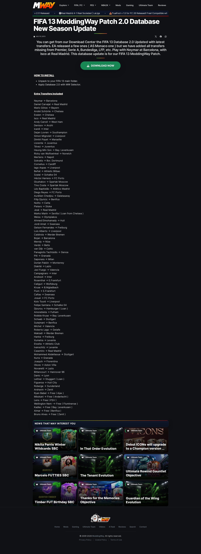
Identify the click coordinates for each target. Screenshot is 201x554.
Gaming (130, 5)
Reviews (162, 5)
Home (57, 527)
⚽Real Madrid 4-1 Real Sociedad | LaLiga (52, 13)
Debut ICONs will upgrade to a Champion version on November (146, 448)
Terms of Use (116, 540)
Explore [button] (63, 5)
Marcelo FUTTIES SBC (52, 475)
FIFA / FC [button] (78, 5)
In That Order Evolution (98, 449)
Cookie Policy (101, 540)
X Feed (112, 527)
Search (133, 527)
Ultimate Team (146, 5)
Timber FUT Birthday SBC (54, 502)
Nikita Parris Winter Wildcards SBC (50, 446)
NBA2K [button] (105, 5)
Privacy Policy (85, 540)
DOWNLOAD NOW (102, 65)
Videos (102, 527)
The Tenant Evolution (97, 475)
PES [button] (92, 5)
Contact (143, 527)
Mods (118, 5)
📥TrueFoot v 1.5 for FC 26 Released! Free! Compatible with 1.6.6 (114, 13)
